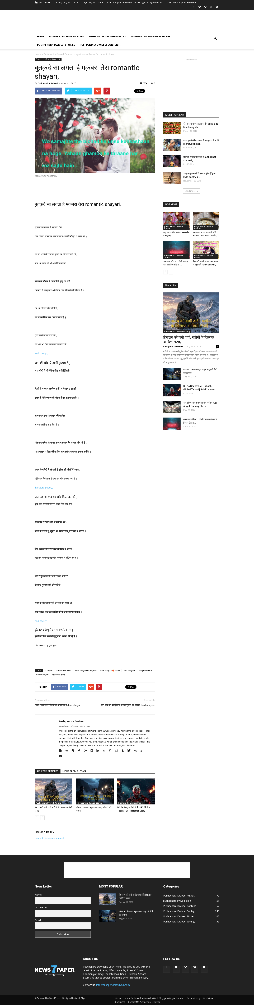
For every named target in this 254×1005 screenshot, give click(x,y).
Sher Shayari (42, 674)
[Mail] (105, 750)
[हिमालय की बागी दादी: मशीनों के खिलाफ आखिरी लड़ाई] (53, 791)
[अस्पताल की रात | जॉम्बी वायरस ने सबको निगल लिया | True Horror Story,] (176, 250)
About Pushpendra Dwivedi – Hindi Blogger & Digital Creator (134, 2)
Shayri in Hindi (145, 670)
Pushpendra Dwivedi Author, (203, 227)
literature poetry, (44, 487)
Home (100, 2)
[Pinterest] (111, 750)
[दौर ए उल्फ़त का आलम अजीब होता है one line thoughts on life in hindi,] (172, 128)
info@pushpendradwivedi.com (113, 984)
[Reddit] (118, 750)
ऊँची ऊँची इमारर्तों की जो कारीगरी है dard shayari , (58, 705)
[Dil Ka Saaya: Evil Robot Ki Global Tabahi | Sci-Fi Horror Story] (136, 791)
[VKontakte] (211, 8)
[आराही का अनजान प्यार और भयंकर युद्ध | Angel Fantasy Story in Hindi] (172, 407)
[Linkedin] (99, 750)
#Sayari (49, 670)
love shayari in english (86, 670)
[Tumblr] (124, 750)
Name (38, 894)
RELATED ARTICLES (47, 771)
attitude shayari (63, 670)
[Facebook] (193, 8)
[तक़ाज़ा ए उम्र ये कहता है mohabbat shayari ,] (172, 161)
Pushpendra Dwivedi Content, (100, 44)
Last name (41, 907)
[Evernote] (74, 750)
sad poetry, (41, 620)
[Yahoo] (143, 750)
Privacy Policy (193, 998)
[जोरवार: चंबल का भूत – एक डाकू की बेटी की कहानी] (95, 791)
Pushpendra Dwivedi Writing (150, 36)
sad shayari (129, 670)
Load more (190, 190)
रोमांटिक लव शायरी (58, 674)
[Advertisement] (156, 23)
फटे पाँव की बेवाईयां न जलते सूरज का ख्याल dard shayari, (128, 705)
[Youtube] (216, 8)
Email (38, 920)
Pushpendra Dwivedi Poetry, (107, 36)
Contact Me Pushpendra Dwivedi (181, 2)
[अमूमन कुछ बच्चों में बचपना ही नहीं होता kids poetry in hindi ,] (172, 178)
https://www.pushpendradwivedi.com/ (74, 726)
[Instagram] (93, 750)
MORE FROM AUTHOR (75, 771)
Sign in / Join (89, 2)
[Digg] (68, 750)
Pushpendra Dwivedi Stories (56, 44)
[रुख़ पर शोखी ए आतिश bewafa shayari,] (176, 221)
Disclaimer (208, 998)
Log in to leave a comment (49, 838)
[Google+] (87, 750)
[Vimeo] (205, 8)
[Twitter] (199, 8)
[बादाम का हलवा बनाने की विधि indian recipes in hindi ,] (206, 221)
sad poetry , (42, 353)
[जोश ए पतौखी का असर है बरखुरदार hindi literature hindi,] (172, 145)
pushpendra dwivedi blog (66, 36)
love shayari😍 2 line (110, 670)
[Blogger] (61, 750)
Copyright (120, 1002)
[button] (215, 41)
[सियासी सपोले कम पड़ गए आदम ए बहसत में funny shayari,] (206, 250)
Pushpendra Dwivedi (47, 83)
